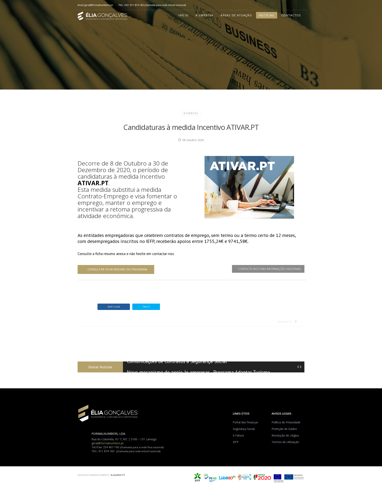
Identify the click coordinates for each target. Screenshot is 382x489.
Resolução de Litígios (285, 435)
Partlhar (113, 306)
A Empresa (204, 15)
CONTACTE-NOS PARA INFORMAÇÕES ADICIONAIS (269, 269)
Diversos (191, 113)
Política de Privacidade (286, 422)
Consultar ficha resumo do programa (117, 269)
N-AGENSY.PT (118, 474)
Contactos (291, 15)
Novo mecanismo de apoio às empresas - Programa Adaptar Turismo (198, 366)
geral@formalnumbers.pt (98, 5)
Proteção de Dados (284, 429)
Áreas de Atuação (236, 15)
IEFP (236, 442)
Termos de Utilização (285, 442)
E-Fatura (238, 435)
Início (183, 15)
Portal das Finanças (245, 422)
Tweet (145, 306)
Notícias (266, 15)
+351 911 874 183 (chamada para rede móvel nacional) (155, 5)
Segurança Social (244, 429)
